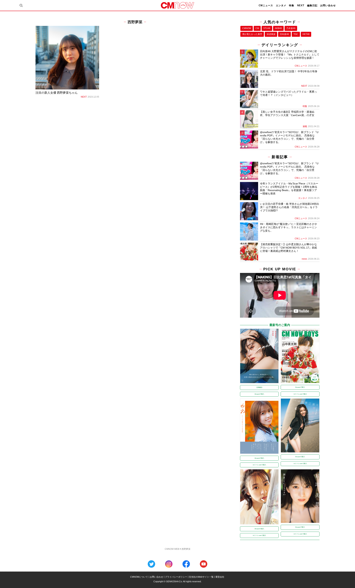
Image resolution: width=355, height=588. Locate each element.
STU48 (266, 28)
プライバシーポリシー (176, 577)
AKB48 (278, 28)
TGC (295, 34)
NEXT (300, 5)
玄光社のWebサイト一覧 (201, 577)
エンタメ (281, 5)
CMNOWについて (139, 577)
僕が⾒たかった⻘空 (252, 34)
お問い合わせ (328, 5)
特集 (291, 5)
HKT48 (306, 34)
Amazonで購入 (259, 394)
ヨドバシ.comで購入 (300, 394)
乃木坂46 (290, 28)
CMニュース (266, 5)
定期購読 (259, 387)
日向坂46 (284, 34)
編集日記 (312, 5)
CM (257, 28)
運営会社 (219, 577)
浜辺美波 (271, 34)
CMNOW (246, 28)
